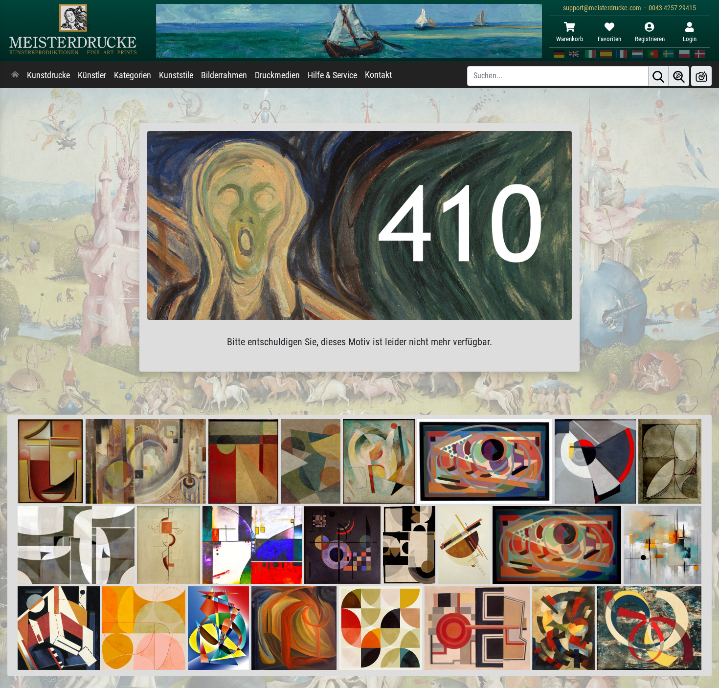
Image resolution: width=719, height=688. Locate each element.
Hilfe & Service (332, 75)
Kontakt (378, 75)
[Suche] (658, 76)
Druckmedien (277, 75)
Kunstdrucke (48, 75)
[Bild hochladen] (701, 76)
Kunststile (176, 75)
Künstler (92, 75)
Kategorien (132, 75)
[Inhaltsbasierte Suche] (679, 76)
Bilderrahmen (224, 75)
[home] (15, 75)
